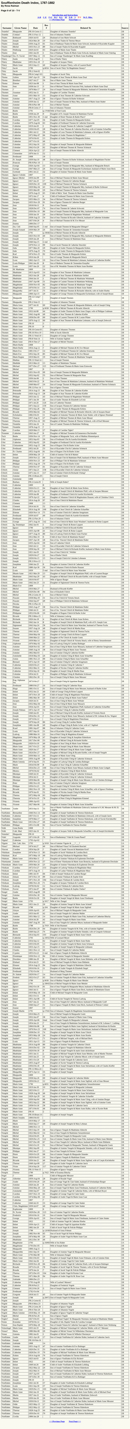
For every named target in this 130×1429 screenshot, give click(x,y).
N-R (70, 17)
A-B (39, 17)
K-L (61, 17)
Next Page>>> (75, 20)
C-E (45, 17)
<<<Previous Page (57, 20)
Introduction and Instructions (65, 15)
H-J (55, 17)
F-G (50, 17)
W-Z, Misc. (88, 17)
